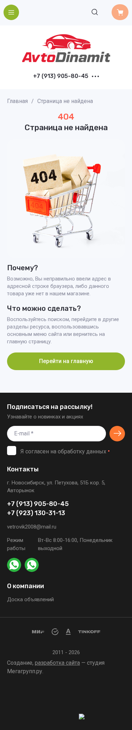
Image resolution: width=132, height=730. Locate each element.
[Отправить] (117, 433)
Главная (17, 101)
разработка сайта (57, 662)
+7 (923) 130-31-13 (36, 513)
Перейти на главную (66, 361)
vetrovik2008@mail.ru (31, 527)
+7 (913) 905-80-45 (60, 76)
